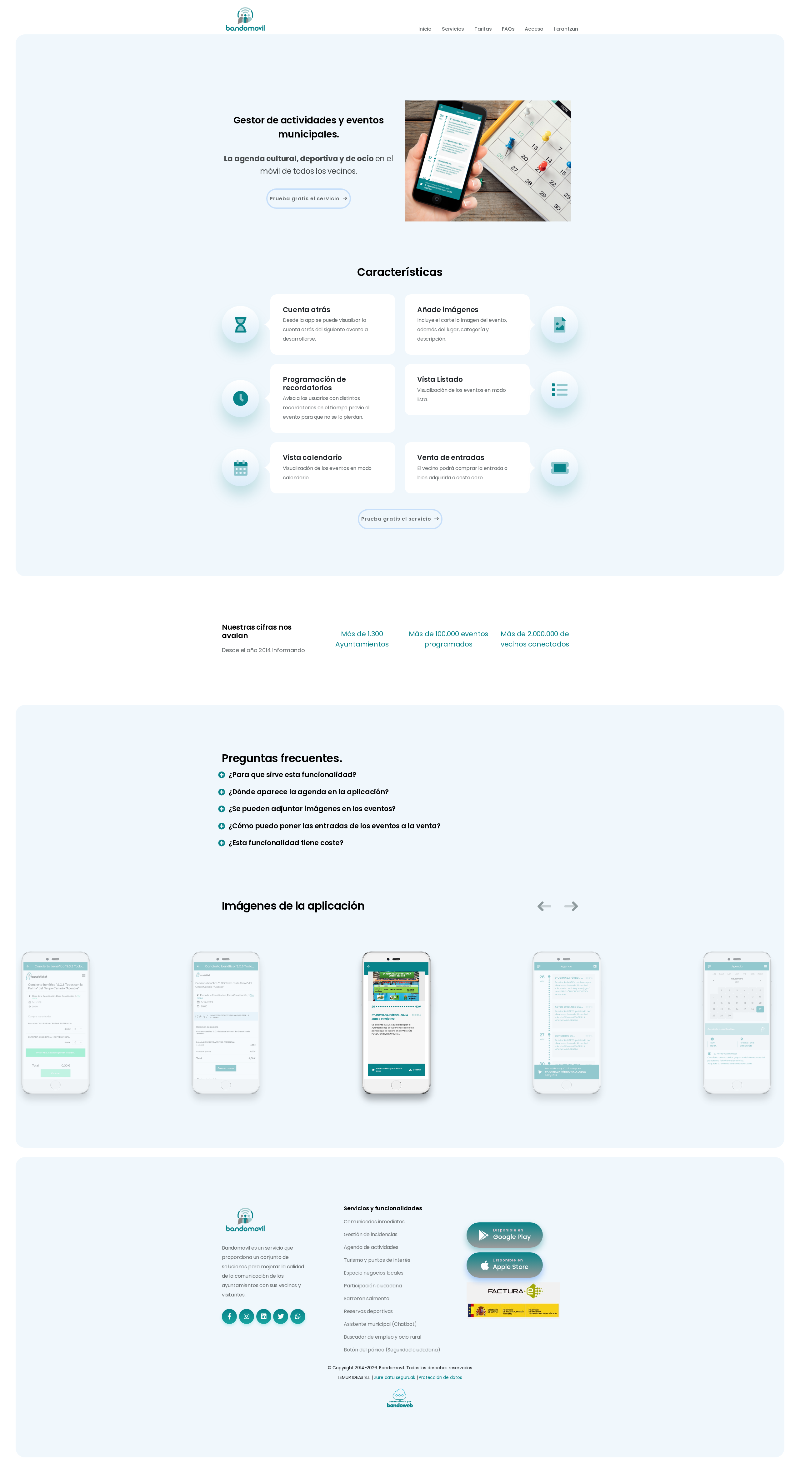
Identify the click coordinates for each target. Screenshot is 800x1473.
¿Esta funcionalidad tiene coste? (285, 843)
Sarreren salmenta (366, 1298)
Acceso (534, 28)
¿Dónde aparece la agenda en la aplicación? (308, 792)
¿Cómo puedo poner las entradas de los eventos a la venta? (334, 826)
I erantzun (566, 28)
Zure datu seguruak (394, 1377)
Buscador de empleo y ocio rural (382, 1337)
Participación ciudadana (373, 1285)
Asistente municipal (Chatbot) (380, 1324)
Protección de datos (440, 1377)
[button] (544, 906)
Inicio (425, 28)
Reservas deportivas (368, 1311)
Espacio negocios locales (373, 1272)
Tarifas (483, 28)
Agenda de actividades (371, 1247)
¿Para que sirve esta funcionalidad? (292, 775)
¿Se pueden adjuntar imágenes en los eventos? (312, 809)
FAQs (508, 28)
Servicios (453, 28)
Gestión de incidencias (371, 1234)
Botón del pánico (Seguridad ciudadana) (392, 1349)
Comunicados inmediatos (374, 1221)
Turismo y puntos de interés (377, 1260)
